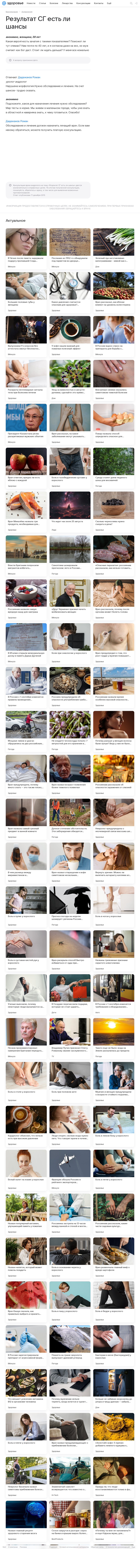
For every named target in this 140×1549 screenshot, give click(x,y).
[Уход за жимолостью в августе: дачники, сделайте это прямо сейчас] (70, 380)
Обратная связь (97, 1547)
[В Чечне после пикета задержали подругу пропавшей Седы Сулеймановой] (26, 248)
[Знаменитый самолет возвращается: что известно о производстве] (70, 1477)
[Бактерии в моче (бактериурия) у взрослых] (113, 1345)
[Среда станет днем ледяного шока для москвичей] (113, 468)
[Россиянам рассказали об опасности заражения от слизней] (113, 775)
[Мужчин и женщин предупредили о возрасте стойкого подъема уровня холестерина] (113, 1082)
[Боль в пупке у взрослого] (26, 907)
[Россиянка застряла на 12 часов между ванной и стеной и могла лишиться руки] (70, 1214)
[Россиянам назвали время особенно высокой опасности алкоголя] (113, 687)
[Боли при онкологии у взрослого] (70, 643)
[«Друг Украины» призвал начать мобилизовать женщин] (70, 599)
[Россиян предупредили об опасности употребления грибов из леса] (70, 687)
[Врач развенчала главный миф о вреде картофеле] (113, 1258)
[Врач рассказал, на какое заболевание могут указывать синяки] (70, 424)
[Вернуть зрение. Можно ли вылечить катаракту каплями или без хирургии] (113, 863)
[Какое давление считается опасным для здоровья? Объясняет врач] (70, 292)
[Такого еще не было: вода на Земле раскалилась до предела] (113, 1038)
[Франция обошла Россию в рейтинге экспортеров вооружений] (70, 1170)
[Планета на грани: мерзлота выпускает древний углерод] (70, 1345)
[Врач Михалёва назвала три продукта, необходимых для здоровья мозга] (26, 512)
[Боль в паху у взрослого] (70, 1301)
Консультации (12, 12)
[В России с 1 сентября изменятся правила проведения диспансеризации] (26, 687)
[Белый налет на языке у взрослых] (26, 1170)
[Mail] (4, 3)
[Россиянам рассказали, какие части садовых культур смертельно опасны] (113, 1214)
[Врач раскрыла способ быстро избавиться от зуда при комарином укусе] (70, 950)
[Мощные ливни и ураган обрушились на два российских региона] (26, 731)
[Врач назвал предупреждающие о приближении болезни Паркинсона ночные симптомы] (70, 1433)
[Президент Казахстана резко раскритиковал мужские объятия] (26, 424)
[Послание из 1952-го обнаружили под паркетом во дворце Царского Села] (70, 248)
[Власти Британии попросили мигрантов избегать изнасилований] (26, 556)
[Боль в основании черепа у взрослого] (70, 1258)
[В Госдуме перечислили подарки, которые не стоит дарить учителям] (70, 994)
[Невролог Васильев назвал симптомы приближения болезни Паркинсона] (26, 1477)
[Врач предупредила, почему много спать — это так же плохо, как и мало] (26, 775)
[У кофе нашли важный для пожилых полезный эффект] (70, 336)
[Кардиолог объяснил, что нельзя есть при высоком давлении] (26, 1126)
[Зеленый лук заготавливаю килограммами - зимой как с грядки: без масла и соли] (113, 248)
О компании (13, 1547)
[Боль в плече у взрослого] (26, 1433)
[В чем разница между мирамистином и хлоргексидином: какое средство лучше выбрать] (26, 863)
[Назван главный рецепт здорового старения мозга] (26, 1521)
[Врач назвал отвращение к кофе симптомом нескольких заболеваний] (70, 863)
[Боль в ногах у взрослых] (113, 907)
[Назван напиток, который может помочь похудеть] (26, 1258)
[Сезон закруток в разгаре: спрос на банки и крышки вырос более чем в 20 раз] (70, 1521)
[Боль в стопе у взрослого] (26, 1082)
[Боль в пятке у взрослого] (113, 1170)
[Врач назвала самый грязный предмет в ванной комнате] (26, 819)
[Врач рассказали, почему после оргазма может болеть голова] (113, 599)
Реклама (23, 1547)
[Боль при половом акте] (70, 1082)
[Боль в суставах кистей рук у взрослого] (26, 950)
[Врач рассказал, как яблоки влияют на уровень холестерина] (113, 292)
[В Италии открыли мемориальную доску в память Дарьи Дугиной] (26, 643)
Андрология (27, 12)
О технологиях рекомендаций (118, 1547)
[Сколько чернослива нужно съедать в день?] (113, 512)
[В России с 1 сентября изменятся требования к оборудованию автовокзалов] (113, 994)
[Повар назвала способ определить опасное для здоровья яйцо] (113, 424)
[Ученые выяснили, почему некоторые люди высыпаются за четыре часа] (26, 994)
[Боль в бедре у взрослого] (113, 1301)
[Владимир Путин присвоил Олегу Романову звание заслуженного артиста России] (70, 1038)
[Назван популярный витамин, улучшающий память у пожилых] (26, 1214)
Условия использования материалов (74, 1547)
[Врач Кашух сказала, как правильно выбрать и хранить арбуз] (26, 1301)
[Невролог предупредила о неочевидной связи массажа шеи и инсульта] (113, 819)
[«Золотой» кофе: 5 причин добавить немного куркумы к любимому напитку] (113, 1433)
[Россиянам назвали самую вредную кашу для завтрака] (26, 599)
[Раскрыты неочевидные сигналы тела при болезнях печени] (26, 380)
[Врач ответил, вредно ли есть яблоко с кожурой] (26, 468)
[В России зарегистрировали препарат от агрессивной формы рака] (26, 1345)
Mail (4, 1547)
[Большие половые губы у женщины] (26, 292)
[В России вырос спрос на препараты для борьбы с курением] (113, 336)
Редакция (53, 1547)
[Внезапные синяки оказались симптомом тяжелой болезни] (113, 380)
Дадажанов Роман (29, 77)
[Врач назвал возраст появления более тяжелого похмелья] (70, 775)
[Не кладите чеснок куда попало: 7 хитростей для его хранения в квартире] (70, 731)
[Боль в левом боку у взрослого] (113, 1126)
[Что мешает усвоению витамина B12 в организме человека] (26, 1389)
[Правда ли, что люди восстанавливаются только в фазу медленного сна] (113, 1477)
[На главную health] (15, 3)
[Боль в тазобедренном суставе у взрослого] (70, 468)
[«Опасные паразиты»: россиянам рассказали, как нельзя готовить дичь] (113, 556)
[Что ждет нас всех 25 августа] (70, 512)
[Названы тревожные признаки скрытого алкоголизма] (113, 950)
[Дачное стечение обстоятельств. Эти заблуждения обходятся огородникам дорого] (70, 819)
